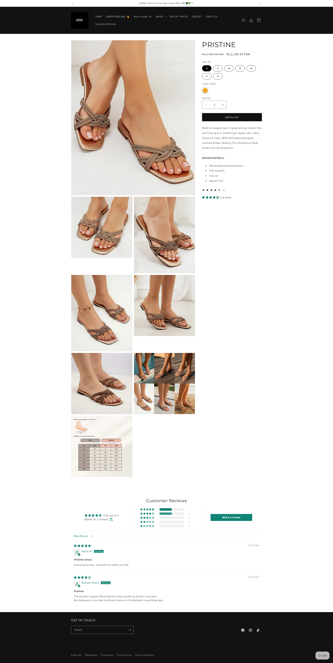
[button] (161, 16)
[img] (82, 546)
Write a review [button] (231, 517)
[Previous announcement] (72, 3)
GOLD (205, 90)
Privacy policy (107, 655)
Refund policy (91, 655)
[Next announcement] (260, 3)
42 (218, 75)
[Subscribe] (129, 630)
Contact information (144, 655)
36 (207, 67)
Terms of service (124, 655)
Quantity (206, 97)
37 (218, 67)
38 (229, 67)
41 (207, 75)
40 (251, 67)
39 (240, 67)
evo (79, 655)
